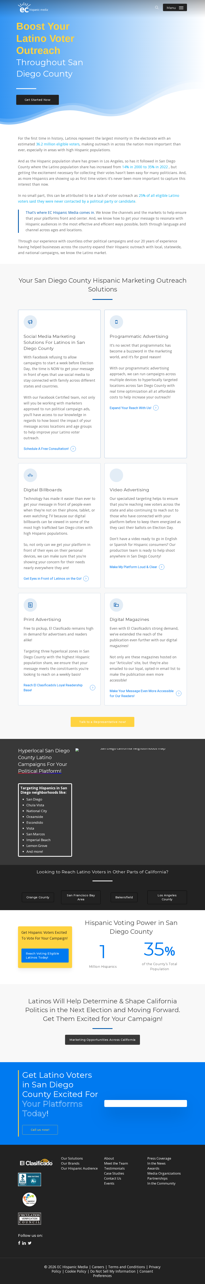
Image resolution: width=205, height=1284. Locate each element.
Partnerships (157, 1178)
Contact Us (112, 1178)
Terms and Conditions (126, 1266)
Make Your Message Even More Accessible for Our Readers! (142, 693)
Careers (98, 1266)
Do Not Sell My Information (113, 1271)
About (109, 1158)
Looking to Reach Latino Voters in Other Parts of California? (102, 871)
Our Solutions (72, 1158)
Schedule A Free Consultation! (46, 449)
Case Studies (114, 1173)
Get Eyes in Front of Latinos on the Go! (52, 578)
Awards (153, 1168)
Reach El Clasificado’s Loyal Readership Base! (53, 687)
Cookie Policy (75, 1271)
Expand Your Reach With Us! (130, 408)
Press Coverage (159, 1158)
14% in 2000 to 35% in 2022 (145, 166)
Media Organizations (164, 1173)
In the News (156, 1163)
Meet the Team (116, 1163)
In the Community (161, 1183)
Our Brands (70, 1163)
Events (109, 1183)
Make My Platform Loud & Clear (133, 567)
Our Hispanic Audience (79, 1168)
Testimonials (114, 1168)
